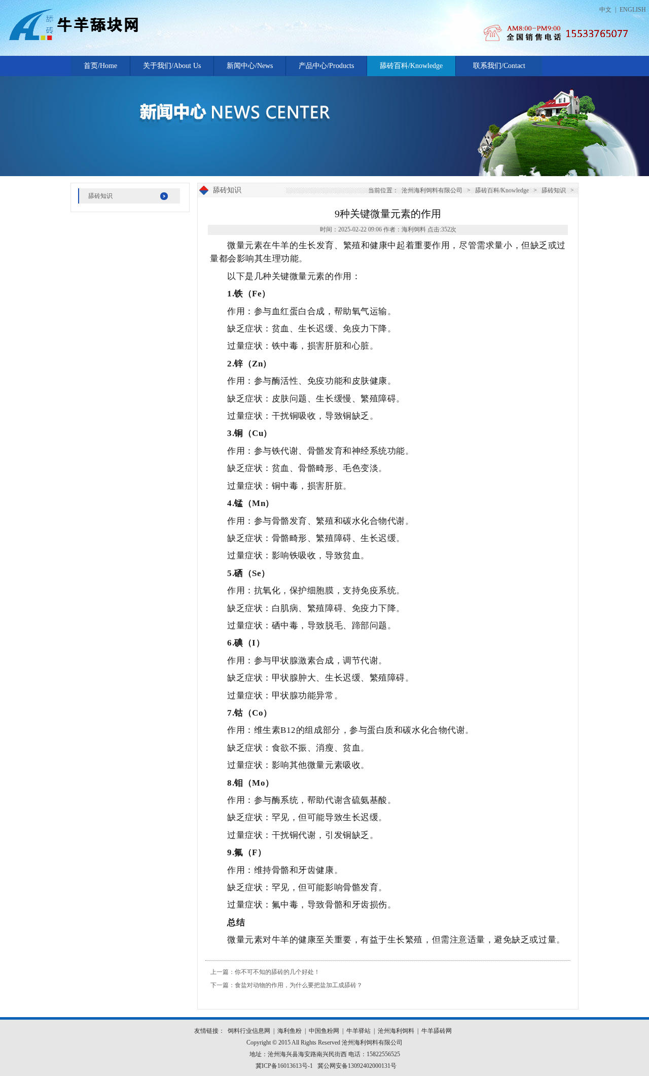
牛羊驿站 (358, 1030)
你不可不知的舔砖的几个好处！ (277, 972)
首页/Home (100, 66)
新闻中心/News (250, 66)
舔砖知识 (100, 195)
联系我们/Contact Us (499, 69)
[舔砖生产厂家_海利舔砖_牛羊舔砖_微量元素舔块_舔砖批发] (119, 39)
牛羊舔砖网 (436, 1030)
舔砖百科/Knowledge (411, 66)
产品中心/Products (326, 66)
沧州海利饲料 (396, 1030)
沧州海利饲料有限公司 (432, 190)
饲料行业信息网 (249, 1030)
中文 (605, 9)
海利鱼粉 (289, 1030)
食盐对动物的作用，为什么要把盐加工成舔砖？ (299, 985)
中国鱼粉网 (324, 1030)
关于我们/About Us (172, 66)
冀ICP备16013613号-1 (284, 1065)
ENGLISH (633, 9)
